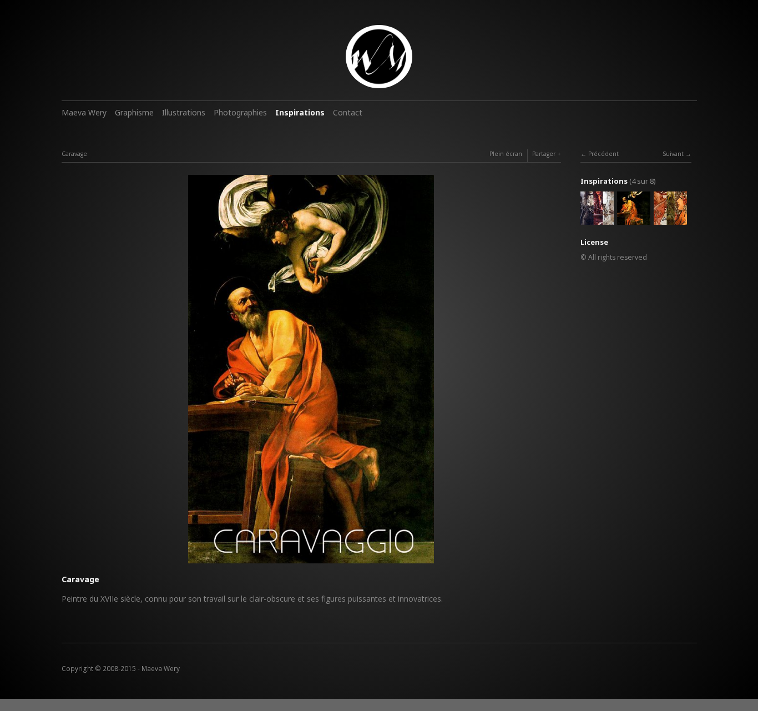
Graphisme (134, 112)
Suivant (673, 154)
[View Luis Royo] (597, 219)
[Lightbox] (311, 564)
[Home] (379, 56)
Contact (347, 112)
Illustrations (183, 112)
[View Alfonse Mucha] (670, 219)
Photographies (240, 112)
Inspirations (300, 112)
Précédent (603, 154)
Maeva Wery (84, 112)
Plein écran (505, 154)
